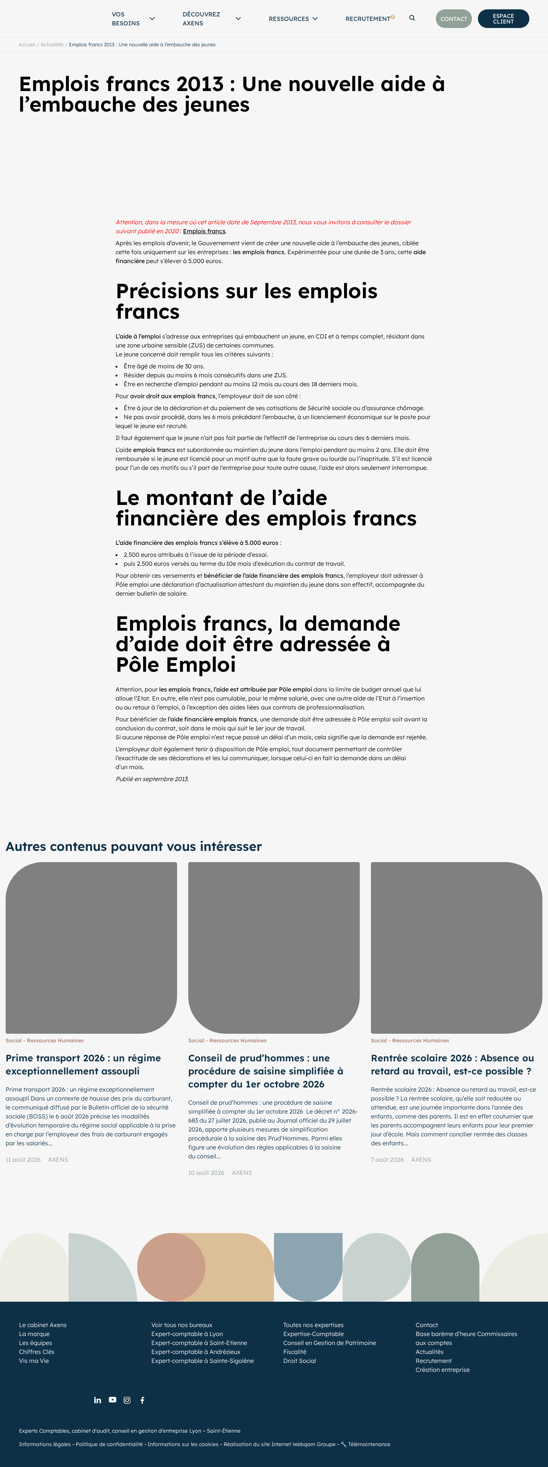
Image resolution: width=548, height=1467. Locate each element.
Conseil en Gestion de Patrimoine (329, 1342)
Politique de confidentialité (109, 1444)
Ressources (289, 18)
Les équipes (35, 1342)
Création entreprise (443, 1369)
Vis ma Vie (34, 1360)
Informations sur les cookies (183, 1444)
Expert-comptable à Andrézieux (195, 1351)
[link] (97, 1400)
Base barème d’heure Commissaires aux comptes (466, 1338)
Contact (427, 1325)
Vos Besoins (126, 18)
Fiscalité (294, 1351)
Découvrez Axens (201, 18)
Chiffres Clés (36, 1351)
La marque (34, 1334)
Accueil (27, 44)
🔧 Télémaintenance (365, 1444)
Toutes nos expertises (313, 1325)
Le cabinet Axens (43, 1325)
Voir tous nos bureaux (181, 1325)
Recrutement (370, 19)
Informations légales (45, 1444)
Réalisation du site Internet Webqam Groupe (280, 1444)
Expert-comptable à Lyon (187, 1334)
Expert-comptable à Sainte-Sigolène (202, 1360)
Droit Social (299, 1360)
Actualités (52, 44)
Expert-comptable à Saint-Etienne (199, 1342)
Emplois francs (204, 231)
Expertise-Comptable (313, 1334)
